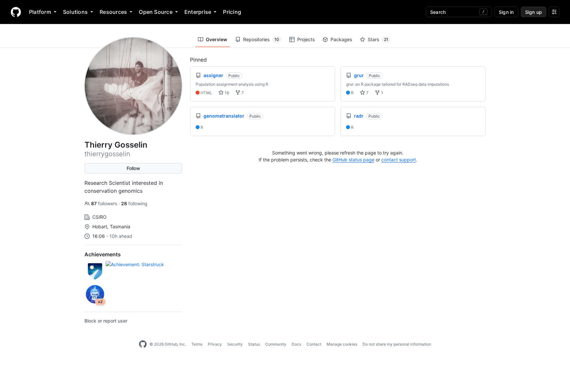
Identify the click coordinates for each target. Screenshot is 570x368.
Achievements (102, 254)
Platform (40, 12)
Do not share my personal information (397, 344)
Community (275, 344)
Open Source (156, 12)
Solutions (75, 12)
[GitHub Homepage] (143, 344)
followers (104, 203)
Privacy (215, 344)
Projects (306, 39)
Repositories (261, 39)
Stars (378, 39)
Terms (197, 344)
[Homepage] (16, 12)
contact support (398, 159)
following (134, 203)
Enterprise (197, 12)
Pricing (232, 12)
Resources (113, 12)
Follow (133, 168)
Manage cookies (342, 344)
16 (226, 92)
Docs (296, 344)
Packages (341, 39)
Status (254, 344)
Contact (313, 344)
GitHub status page (353, 159)
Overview (216, 39)
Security (235, 344)
